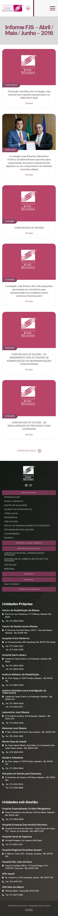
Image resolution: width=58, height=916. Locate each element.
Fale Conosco (12, 584)
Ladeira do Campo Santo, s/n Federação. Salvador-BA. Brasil (28, 660)
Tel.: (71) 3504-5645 (14, 819)
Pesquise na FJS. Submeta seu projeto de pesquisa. (26, 560)
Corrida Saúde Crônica (29, 543)
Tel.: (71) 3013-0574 (14, 784)
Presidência (10, 518)
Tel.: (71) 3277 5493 (14, 895)
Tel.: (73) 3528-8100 (14, 752)
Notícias (29, 103)
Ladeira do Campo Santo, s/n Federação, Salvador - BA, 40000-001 (29, 698)
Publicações (11, 522)
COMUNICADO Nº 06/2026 (29, 228)
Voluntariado (12, 534)
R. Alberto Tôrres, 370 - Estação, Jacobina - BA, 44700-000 (29, 855)
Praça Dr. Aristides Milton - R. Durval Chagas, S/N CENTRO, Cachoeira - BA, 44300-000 (26, 867)
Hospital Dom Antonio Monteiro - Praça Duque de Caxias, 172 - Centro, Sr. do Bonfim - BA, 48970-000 (30, 830)
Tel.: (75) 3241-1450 (14, 736)
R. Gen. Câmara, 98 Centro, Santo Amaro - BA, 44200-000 (30, 732)
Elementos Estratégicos (18, 509)
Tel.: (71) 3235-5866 (14, 788)
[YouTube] (30, 485)
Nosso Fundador (13, 501)
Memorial (9, 569)
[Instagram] (26, 485)
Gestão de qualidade (15, 505)
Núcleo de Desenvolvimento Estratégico (27, 526)
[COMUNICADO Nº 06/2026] (29, 203)
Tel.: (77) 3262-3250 (14, 650)
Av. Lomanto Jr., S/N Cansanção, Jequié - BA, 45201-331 (29, 878)
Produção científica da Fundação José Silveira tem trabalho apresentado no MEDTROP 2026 (29, 94)
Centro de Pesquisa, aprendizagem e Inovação (24, 554)
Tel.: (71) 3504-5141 (14, 707)
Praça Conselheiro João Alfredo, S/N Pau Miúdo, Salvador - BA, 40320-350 (30, 814)
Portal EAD (10, 565)
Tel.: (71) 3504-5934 (14, 768)
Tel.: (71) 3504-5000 (14, 666)
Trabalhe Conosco (29, 589)
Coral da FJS (11, 514)
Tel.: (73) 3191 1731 (13, 882)
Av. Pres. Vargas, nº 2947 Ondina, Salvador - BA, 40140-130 (29, 680)
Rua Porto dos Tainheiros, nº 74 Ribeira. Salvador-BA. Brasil (28, 615)
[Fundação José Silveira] (12, 8)
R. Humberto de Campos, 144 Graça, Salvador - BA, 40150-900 (30, 779)
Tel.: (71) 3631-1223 (14, 845)
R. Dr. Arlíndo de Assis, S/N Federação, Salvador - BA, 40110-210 (28, 717)
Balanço (9, 538)
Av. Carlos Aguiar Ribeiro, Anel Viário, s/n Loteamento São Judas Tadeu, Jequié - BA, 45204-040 (30, 747)
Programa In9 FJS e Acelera (19, 530)
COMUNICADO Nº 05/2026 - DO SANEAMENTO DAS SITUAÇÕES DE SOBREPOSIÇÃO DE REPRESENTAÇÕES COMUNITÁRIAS (29, 359)
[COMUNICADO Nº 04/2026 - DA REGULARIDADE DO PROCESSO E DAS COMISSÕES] (29, 398)
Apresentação (12, 497)
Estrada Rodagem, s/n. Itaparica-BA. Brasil (23, 840)
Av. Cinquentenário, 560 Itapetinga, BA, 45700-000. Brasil (30, 642)
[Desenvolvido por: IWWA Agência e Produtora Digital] (29, 910)
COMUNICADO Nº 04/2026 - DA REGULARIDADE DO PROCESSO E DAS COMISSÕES (29, 426)
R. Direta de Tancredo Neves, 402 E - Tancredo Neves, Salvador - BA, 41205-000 (29, 631)
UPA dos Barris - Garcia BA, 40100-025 (22, 891)
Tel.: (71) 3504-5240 (14, 621)
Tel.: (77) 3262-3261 (14, 646)
